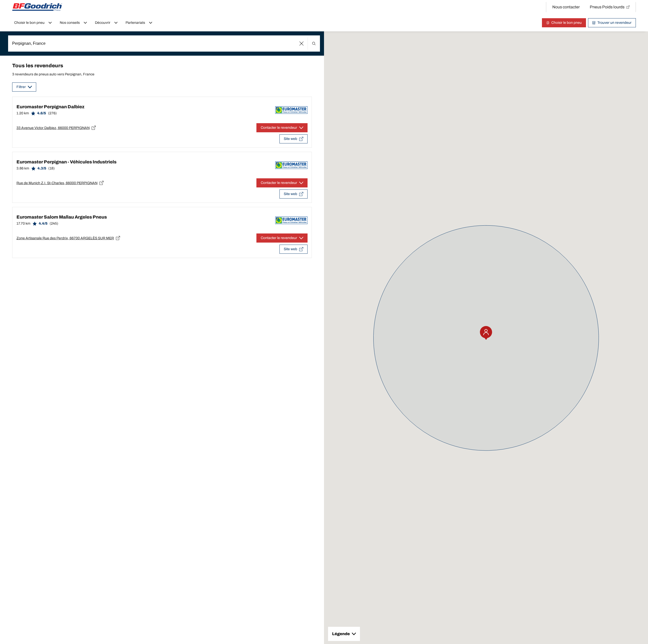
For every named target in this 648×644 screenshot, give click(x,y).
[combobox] (164, 43)
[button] (301, 43)
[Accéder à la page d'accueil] (37, 7)
